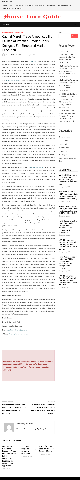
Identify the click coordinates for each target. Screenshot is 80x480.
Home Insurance (64, 137)
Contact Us (19, 5)
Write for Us (6, 8)
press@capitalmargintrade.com (17, 330)
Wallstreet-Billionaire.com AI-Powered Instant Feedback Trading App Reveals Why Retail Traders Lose (68, 57)
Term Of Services (51, 5)
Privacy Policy (39, 5)
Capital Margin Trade (12, 80)
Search (61, 32)
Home (5, 5)
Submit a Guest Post (64, 5)
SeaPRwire (33, 61)
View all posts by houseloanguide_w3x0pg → (31, 429)
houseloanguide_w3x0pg (15, 55)
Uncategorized (64, 155)
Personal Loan (64, 147)
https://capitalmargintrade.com (18, 334)
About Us (11, 5)
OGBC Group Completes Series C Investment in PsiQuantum (28, 450)
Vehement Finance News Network (13, 32)
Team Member (29, 5)
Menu (7, 25)
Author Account (17, 8)
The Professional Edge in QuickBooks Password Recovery (46, 448)
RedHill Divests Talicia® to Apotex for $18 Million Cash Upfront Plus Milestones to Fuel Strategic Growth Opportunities (68, 226)
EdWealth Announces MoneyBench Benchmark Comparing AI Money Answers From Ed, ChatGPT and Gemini (68, 116)
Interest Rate (63, 140)
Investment (63, 144)
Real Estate (63, 151)
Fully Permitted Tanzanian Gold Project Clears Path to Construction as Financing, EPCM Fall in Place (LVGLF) (68, 71)
